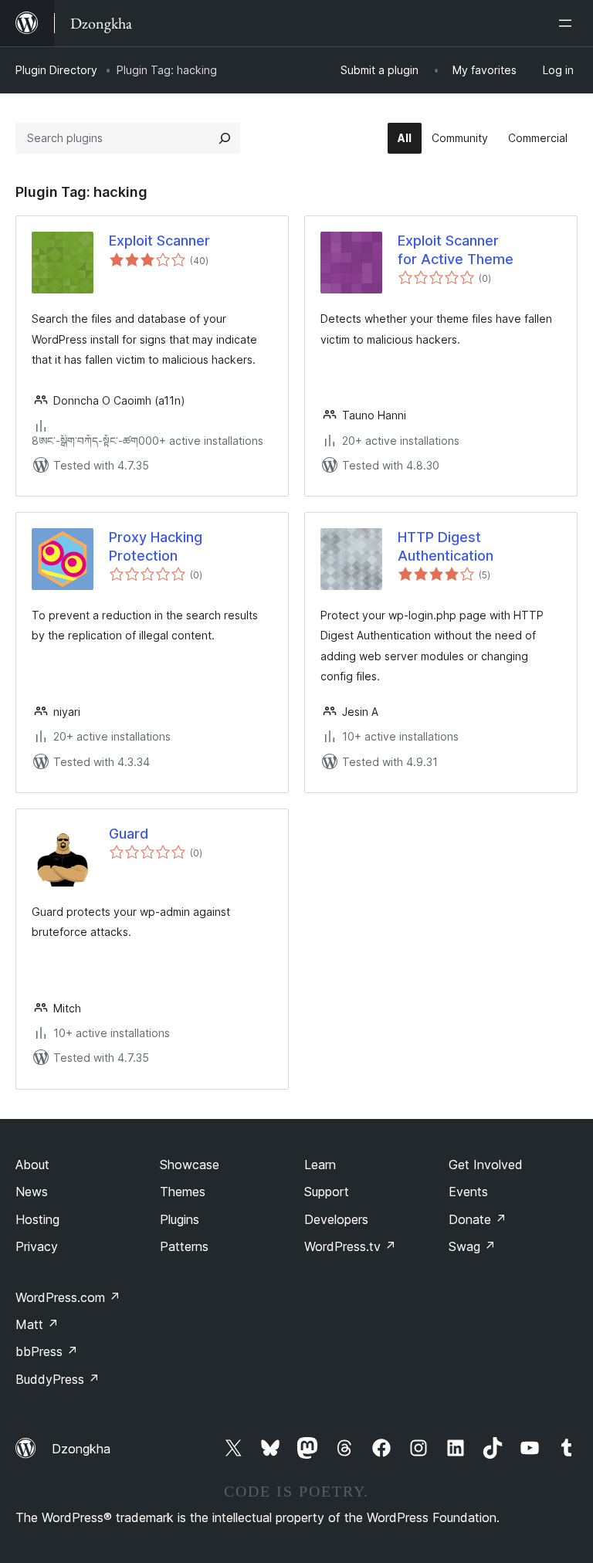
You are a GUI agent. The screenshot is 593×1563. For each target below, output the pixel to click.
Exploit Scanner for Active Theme (455, 249)
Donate (478, 1219)
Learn (320, 1164)
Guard (128, 834)
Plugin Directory (56, 69)
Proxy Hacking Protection (155, 546)
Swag (472, 1246)
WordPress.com (67, 1297)
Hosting (37, 1219)
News (31, 1191)
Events (468, 1191)
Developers (336, 1219)
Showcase (189, 1164)
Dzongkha (81, 1448)
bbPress (46, 1351)
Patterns (184, 1246)
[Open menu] (568, 23)
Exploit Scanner (159, 240)
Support (326, 1191)
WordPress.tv (350, 1246)
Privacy (36, 1246)
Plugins (179, 1219)
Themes (182, 1191)
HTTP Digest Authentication (445, 546)
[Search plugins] (224, 138)
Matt (37, 1324)
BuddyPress (57, 1379)
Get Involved (486, 1164)
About (32, 1164)
